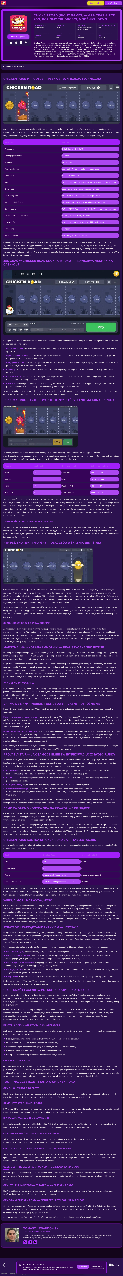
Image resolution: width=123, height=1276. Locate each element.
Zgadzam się (83, 1266)
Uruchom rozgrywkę (18, 37)
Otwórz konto (113, 3)
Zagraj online (95, 3)
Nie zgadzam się (97, 1266)
